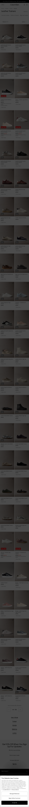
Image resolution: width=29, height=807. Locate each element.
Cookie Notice (6, 789)
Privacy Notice (15, 789)
